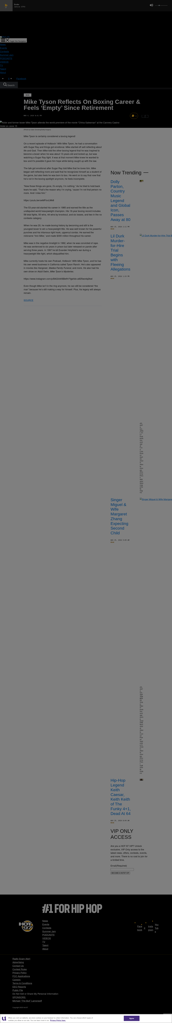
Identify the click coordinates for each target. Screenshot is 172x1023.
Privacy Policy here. (58, 1020)
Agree (131, 1018)
